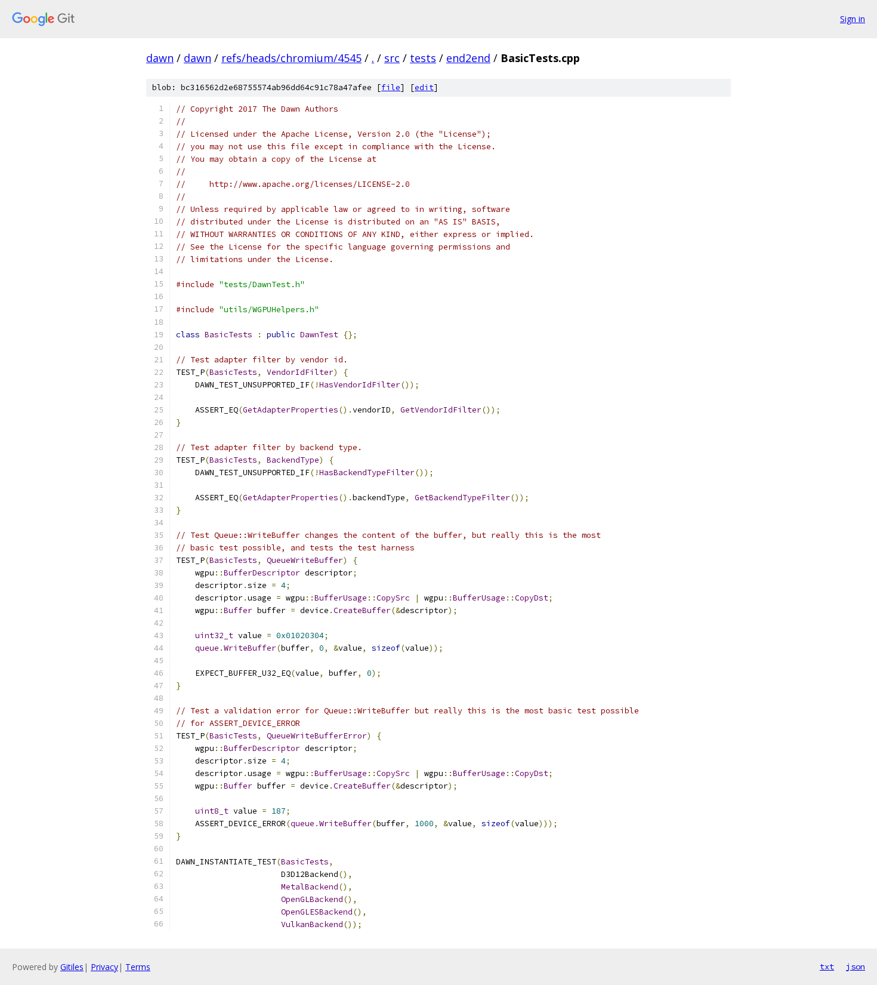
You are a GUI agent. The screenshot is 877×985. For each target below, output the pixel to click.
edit (424, 87)
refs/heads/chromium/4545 (291, 58)
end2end (468, 58)
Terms (137, 966)
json (855, 966)
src (392, 58)
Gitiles (72, 966)
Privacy (104, 966)
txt (827, 966)
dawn (160, 58)
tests (423, 58)
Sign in (852, 18)
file (390, 87)
